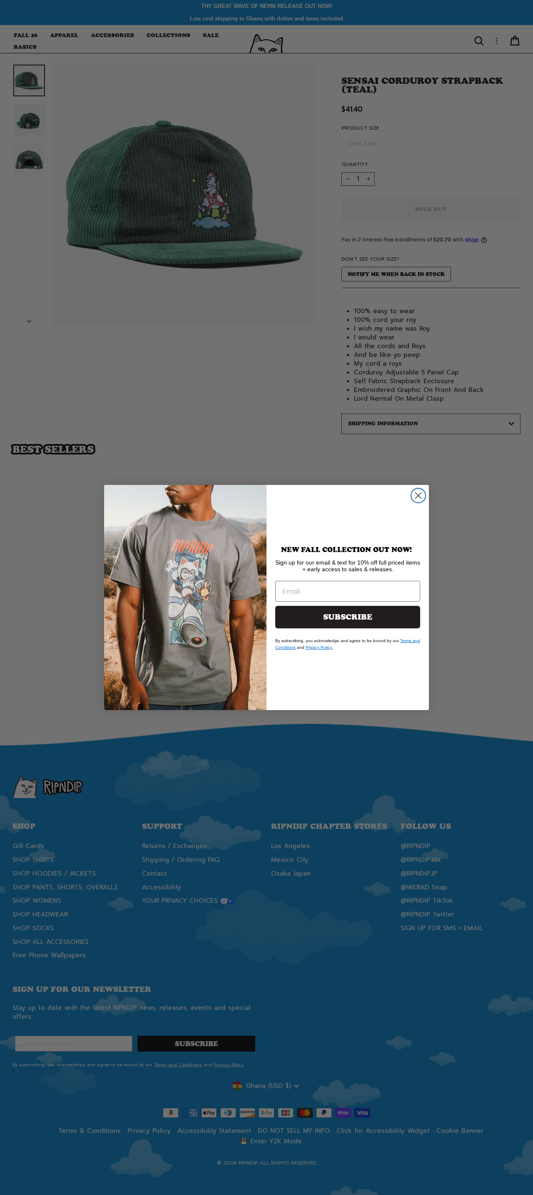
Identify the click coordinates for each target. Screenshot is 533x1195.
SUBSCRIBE (347, 617)
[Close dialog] (418, 495)
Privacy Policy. (319, 647)
